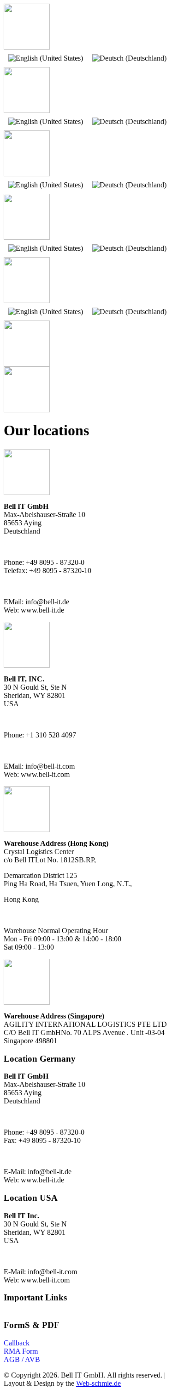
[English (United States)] (46, 58)
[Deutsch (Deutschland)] (129, 58)
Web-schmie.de (98, 1383)
